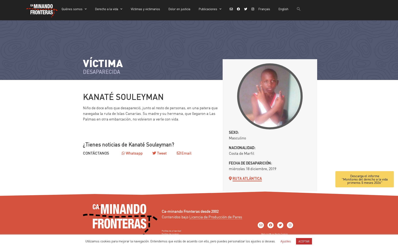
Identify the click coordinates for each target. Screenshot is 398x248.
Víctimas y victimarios (145, 9)
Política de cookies (170, 234)
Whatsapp (134, 153)
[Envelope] (261, 225)
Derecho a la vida (106, 9)
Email (186, 153)
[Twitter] (280, 225)
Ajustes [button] (285, 241)
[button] (298, 9)
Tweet (161, 153)
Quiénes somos (72, 9)
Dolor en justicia (179, 9)
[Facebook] (270, 225)
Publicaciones (208, 9)
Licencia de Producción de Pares (215, 216)
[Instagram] (290, 225)
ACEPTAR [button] (303, 241)
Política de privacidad (171, 231)
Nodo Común (281, 234)
